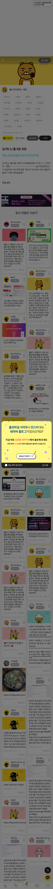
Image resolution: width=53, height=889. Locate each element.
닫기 (44, 465)
